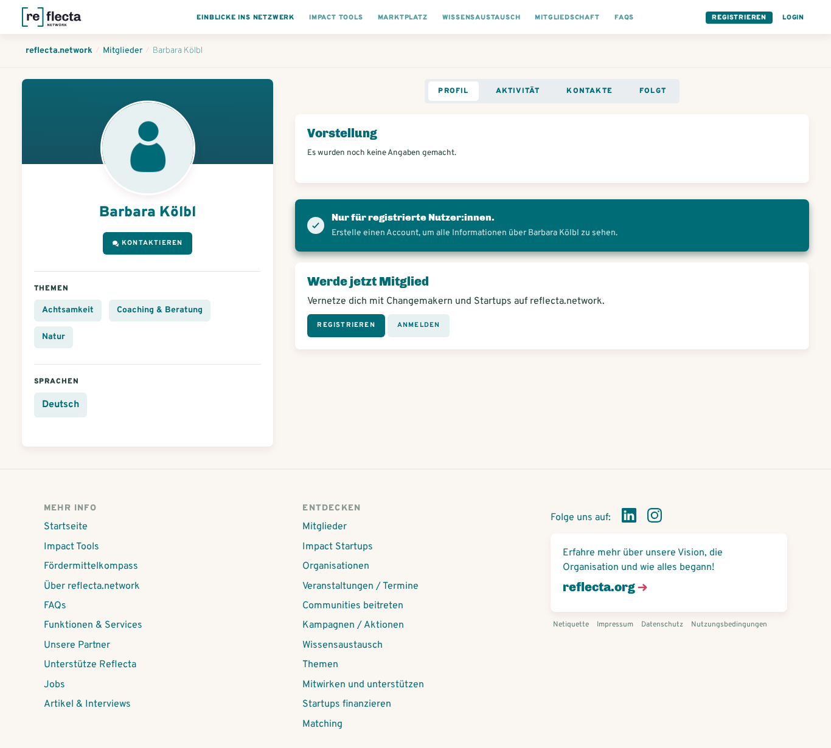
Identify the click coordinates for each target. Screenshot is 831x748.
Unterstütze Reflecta (90, 665)
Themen (320, 665)
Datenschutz (662, 625)
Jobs (54, 685)
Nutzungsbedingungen (729, 625)
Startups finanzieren (346, 704)
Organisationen (335, 566)
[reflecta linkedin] (629, 517)
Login (793, 18)
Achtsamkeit (68, 310)
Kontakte (589, 91)
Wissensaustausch (342, 645)
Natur (53, 337)
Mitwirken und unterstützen (363, 685)
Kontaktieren (152, 243)
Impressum (615, 625)
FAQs (55, 606)
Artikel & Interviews (87, 704)
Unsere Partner (77, 645)
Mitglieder (324, 527)
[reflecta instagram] (654, 517)
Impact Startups (337, 547)
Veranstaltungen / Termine (360, 586)
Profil (453, 91)
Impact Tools (71, 547)
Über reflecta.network (92, 586)
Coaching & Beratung (160, 310)
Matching (322, 724)
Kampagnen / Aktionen (353, 625)
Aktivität (518, 91)
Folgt (652, 91)
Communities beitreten (352, 606)
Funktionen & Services (93, 625)
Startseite (66, 527)
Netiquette (571, 625)
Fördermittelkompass (91, 566)
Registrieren (739, 17)
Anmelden (418, 325)
